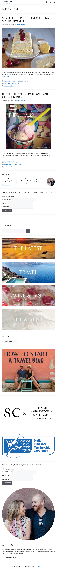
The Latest (25, 81)
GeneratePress (40, 566)
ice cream (11, 83)
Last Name (5, 207)
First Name (6, 203)
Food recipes (17, 81)
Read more (5, 76)
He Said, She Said (18, 162)
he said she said (9, 164)
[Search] (28, 231)
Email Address (7, 199)
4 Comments (8, 86)
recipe (17, 83)
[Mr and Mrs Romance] (8, 2)
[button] (46, 2)
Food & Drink (8, 81)
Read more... (6, 185)
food (5, 83)
